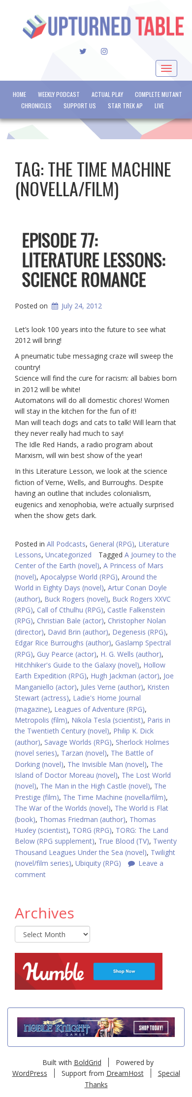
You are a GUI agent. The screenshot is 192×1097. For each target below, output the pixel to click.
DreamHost (125, 1073)
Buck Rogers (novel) (76, 599)
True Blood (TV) (123, 841)
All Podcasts (66, 543)
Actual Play (107, 94)
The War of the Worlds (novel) (63, 808)
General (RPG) (112, 543)
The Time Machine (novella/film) (114, 797)
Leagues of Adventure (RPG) (99, 709)
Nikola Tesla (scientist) (107, 720)
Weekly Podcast (59, 94)
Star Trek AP (125, 105)
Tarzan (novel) (84, 753)
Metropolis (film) (41, 720)
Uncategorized (68, 554)
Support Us (80, 105)
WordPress (29, 1073)
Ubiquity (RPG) (98, 863)
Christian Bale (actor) (70, 620)
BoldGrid (87, 1062)
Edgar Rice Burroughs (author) (63, 642)
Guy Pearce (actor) (66, 654)
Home (19, 94)
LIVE (159, 105)
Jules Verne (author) (112, 687)
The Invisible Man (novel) (107, 764)
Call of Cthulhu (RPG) (70, 609)
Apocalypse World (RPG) (79, 576)
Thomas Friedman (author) (82, 819)
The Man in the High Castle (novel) (95, 786)
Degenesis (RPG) (139, 632)
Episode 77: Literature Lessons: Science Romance (93, 258)
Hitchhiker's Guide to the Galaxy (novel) (77, 665)
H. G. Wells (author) (130, 654)
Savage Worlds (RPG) (78, 742)
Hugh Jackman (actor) (125, 675)
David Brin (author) (78, 632)
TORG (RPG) (92, 830)
